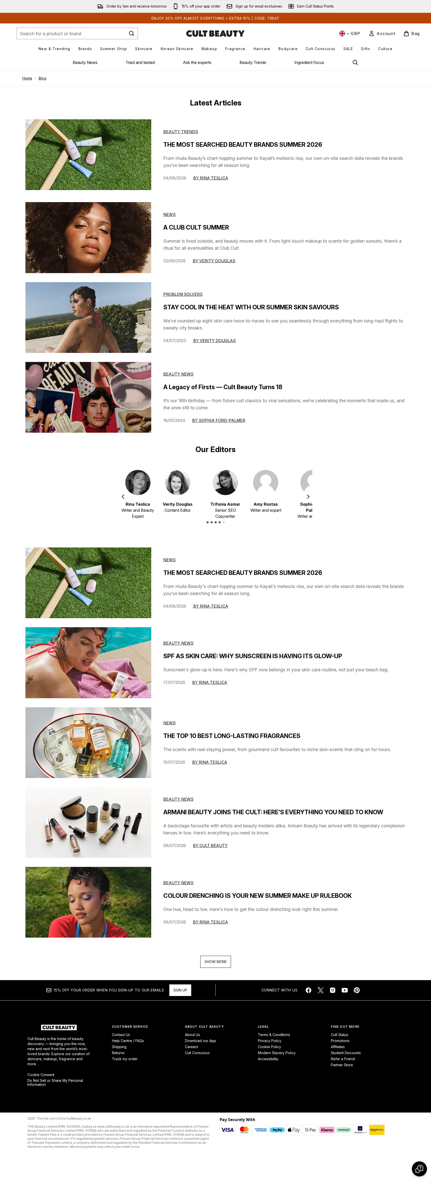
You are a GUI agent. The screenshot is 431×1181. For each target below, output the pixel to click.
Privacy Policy (269, 1041)
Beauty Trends (253, 62)
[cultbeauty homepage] (215, 33)
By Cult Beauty (210, 845)
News (169, 214)
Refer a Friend (343, 1059)
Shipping (119, 1047)
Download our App (200, 1041)
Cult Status (339, 1034)
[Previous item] (123, 497)
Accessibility (268, 1059)
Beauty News (85, 62)
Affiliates (338, 1047)
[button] (419, 1168)
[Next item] (308, 497)
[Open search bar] (355, 62)
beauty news (178, 643)
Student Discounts (346, 1053)
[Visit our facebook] (308, 990)
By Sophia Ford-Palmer (218, 420)
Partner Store (342, 1065)
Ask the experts (197, 62)
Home (27, 78)
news (169, 559)
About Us (192, 1034)
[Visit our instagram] (333, 990)
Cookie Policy (269, 1047)
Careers (191, 1047)
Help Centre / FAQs (128, 1041)
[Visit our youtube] (345, 990)
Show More (216, 961)
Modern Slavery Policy (277, 1053)
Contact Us (121, 1034)
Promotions (340, 1041)
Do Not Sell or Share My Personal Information (55, 1083)
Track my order (125, 1059)
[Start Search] (132, 33)
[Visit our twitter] (321, 990)
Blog (42, 78)
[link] (382, 33)
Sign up (180, 990)
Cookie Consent (40, 1075)
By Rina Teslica (210, 177)
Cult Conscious (197, 1053)
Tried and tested (140, 62)
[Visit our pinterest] (357, 990)
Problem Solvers (183, 294)
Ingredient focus (309, 62)
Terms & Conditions (274, 1034)
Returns (118, 1053)
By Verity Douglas (214, 260)
